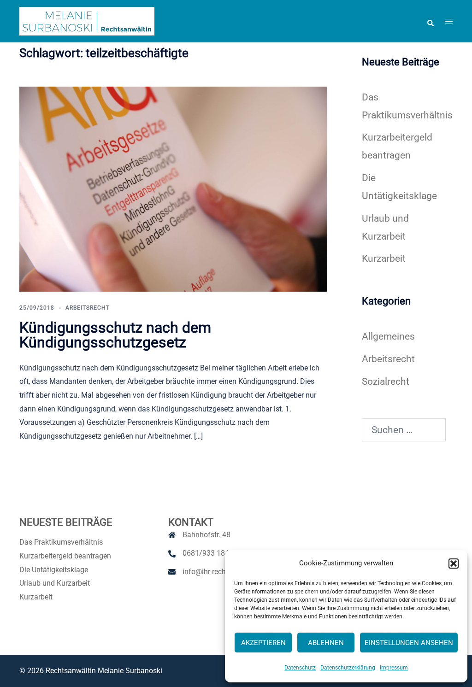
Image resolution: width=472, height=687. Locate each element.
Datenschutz (300, 667)
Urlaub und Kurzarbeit (54, 583)
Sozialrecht (385, 381)
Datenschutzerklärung (347, 667)
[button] (453, 563)
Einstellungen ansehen (409, 643)
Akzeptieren (263, 643)
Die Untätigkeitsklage (53, 569)
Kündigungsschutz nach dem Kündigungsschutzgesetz (115, 335)
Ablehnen (326, 643)
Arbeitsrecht (87, 308)
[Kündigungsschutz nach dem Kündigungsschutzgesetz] (173, 188)
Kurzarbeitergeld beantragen (65, 556)
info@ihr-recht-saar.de (218, 571)
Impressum (394, 667)
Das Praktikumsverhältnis (61, 542)
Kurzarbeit (384, 258)
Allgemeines (388, 336)
